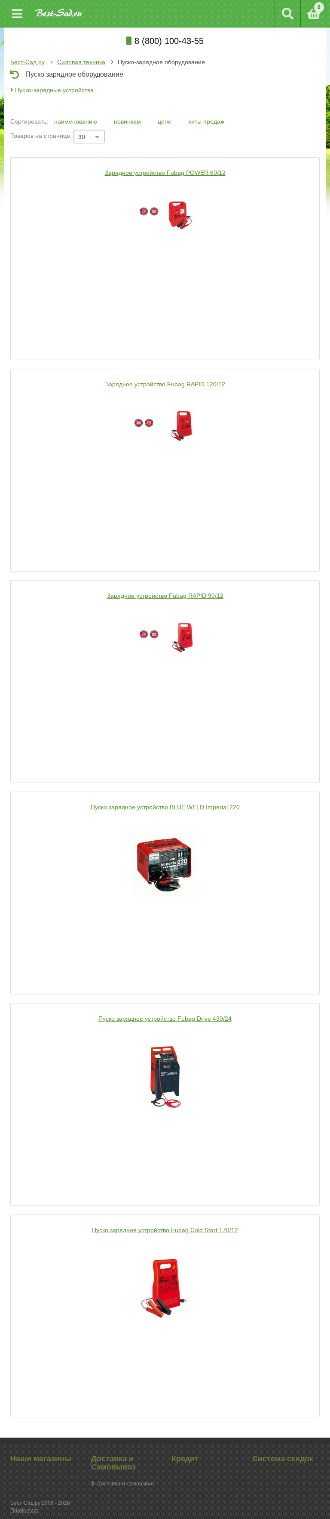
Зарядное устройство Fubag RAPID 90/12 (165, 595)
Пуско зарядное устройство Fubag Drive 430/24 (165, 1018)
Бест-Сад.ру (27, 62)
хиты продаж (206, 121)
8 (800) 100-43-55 (168, 41)
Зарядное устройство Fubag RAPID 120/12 (165, 384)
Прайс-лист (24, 1510)
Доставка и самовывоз (126, 1483)
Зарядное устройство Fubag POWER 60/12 (165, 172)
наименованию (76, 121)
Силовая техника (81, 62)
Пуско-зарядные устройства (53, 90)
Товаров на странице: (41, 135)
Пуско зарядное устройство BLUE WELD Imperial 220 (165, 807)
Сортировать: (29, 121)
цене (165, 121)
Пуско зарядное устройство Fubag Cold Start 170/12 (165, 1230)
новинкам (128, 121)
